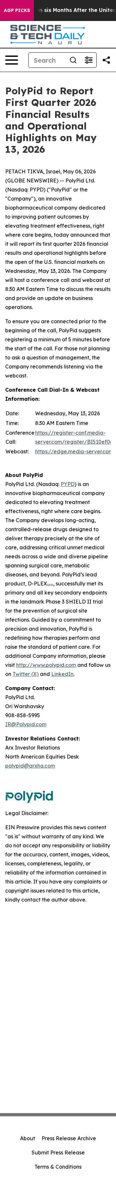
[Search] (73, 60)
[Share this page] (106, 60)
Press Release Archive (69, 1138)
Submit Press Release (58, 1152)
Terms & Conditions (58, 1166)
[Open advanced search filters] (88, 60)
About (27, 1138)
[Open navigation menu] (11, 60)
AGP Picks (17, 10)
